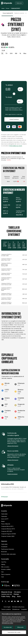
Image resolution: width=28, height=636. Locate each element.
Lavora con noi (6, 594)
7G (6, 53)
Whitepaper (4, 496)
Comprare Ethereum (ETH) (8, 528)
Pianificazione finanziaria (7, 549)
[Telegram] (8, 601)
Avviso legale (7, 607)
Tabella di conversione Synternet (19, 13)
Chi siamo (17, 592)
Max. (25, 53)
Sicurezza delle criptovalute (8, 554)
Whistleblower (16, 609)
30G (11, 53)
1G (2, 53)
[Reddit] (12, 601)
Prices (7, 8)
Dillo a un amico (5, 567)
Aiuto (19, 596)
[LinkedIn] (15, 601)
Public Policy (5, 596)
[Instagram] (21, 601)
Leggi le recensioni (12, 474)
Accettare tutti (8, 627)
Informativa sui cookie (7, 623)
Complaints (24, 609)
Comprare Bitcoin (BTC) (7, 526)
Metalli (3, 521)
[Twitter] (5, 601)
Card (2, 577)
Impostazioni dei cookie (14, 632)
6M (16, 53)
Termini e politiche (6, 609)
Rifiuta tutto (20, 627)
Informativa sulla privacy (18, 607)
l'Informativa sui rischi (15, 146)
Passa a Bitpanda (5, 524)
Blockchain (4, 551)
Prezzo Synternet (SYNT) (8, 13)
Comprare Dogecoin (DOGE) (8, 533)
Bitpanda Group (6, 592)
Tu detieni (9, 85)
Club (2, 572)
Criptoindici (4, 516)
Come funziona (14, 119)
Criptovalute (4, 514)
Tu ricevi (9, 97)
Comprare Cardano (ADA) (7, 536)
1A (20, 53)
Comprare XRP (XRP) (6, 531)
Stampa (16, 594)
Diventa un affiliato (6, 569)
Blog (13, 596)
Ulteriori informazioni (12, 446)
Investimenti (4, 546)
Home (3, 8)
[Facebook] (2, 601)
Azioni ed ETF (4, 519)
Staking (3, 564)
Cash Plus (3, 562)
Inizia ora (19, 3)
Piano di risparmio (5, 574)
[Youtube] (18, 601)
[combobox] (20, 89)
